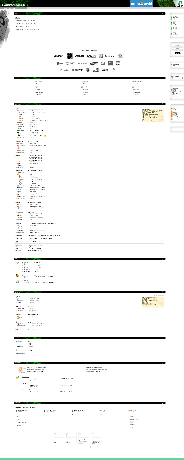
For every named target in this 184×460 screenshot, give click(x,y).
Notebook (175, 113)
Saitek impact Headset (35, 206)
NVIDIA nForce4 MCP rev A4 (37, 147)
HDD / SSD (175, 114)
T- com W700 (32, 241)
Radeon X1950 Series (35, 170)
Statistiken (175, 29)
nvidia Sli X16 (33, 143)
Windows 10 (175, 116)
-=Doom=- (132, 428)
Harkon (174, 95)
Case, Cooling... (176, 119)
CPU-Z (174, 32)
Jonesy (18, 417)
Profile (174, 21)
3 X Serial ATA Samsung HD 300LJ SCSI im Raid (44, 235)
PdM (174, 23)
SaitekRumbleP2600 (34, 248)
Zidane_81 (19, 419)
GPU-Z (174, 33)
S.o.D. (18, 414)
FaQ (174, 19)
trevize (131, 427)
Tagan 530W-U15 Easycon (37, 217)
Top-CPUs (175, 27)
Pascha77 (19, 421)
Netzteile (175, 115)
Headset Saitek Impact (35, 250)
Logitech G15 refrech (35, 245)
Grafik (174, 109)
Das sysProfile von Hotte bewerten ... (28, 29)
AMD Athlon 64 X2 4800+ (36, 109)
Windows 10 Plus (177, 117)
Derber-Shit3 (175, 93)
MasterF (19, 424)
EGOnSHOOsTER (21, 422)
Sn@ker (174, 89)
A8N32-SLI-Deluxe (34, 141)
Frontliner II (133, 418)
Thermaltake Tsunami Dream (37, 214)
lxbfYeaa (174, 90)
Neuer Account (176, 17)
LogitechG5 (31, 247)
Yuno (173, 92)
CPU (174, 108)
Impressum (175, 34)
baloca (173, 94)
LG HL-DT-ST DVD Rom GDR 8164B (40, 238)
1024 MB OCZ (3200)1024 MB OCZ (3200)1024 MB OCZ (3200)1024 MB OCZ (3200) (35, 158)
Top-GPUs (175, 28)
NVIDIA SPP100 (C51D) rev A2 (38, 145)
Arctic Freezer (33, 195)
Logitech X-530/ (34, 204)
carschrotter (133, 425)
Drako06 (132, 421)
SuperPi (174, 24)
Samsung (37, 262)
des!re (131, 422)
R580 (31, 174)
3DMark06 (175, 26)
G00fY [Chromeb (176, 96)
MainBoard (175, 112)
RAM (174, 111)
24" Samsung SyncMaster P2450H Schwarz (42, 223)
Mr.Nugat (132, 416)
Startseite (175, 16)
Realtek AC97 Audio (34, 202)
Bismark (132, 424)
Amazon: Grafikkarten (99, 458)
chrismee (19, 425)
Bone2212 (132, 415)
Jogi (18, 416)
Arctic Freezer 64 (34, 134)
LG (35, 275)
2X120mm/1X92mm (35, 215)
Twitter (174, 22)
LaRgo (173, 65)
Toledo (31, 110)
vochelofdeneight (134, 419)
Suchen (174, 18)
